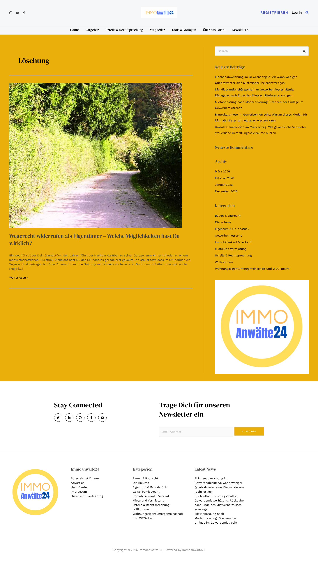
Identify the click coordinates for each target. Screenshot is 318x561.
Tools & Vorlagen (184, 29)
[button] (274, 12)
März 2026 (222, 171)
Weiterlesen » (18, 277)
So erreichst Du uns (85, 478)
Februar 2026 (224, 178)
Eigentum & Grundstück (232, 229)
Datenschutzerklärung (87, 496)
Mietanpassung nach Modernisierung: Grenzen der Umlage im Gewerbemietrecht (216, 518)
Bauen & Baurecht (228, 215)
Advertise (77, 483)
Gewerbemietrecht (228, 235)
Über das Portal (214, 29)
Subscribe (249, 431)
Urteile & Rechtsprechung (124, 29)
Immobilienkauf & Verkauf (233, 242)
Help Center (79, 487)
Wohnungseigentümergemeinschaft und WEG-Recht (252, 268)
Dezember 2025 (226, 191)
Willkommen (224, 262)
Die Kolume (223, 222)
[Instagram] (10, 12)
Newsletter (240, 29)
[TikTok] (23, 12)
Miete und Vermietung (230, 249)
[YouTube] (17, 12)
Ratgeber (92, 29)
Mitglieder (157, 29)
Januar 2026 (224, 184)
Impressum (79, 491)
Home (74, 29)
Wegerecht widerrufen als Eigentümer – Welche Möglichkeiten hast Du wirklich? (94, 239)
